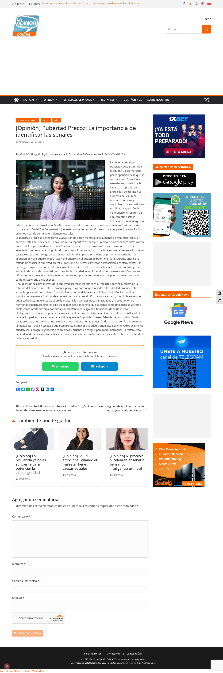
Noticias (28, 99)
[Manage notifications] (7, 666)
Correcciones (113, 653)
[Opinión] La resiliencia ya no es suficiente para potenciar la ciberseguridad (31, 464)
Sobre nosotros (158, 99)
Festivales (107, 99)
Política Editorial (92, 653)
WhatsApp (63, 366)
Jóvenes (45, 120)
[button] (36, 99)
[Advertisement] (111, 68)
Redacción (39, 141)
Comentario (21, 516)
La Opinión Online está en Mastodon (22, 671)
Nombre (19, 564)
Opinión (49, 99)
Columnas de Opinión (27, 120)
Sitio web (18, 598)
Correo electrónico (25, 581)
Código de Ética (135, 653)
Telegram (102, 366)
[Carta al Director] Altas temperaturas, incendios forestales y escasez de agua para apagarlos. (46, 408)
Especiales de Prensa (78, 99)
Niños (56, 120)
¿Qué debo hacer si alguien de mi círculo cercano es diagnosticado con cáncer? (113, 408)
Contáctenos (133, 99)
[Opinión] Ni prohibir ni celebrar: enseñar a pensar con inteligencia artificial (127, 462)
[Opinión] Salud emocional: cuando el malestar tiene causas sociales (80, 462)
